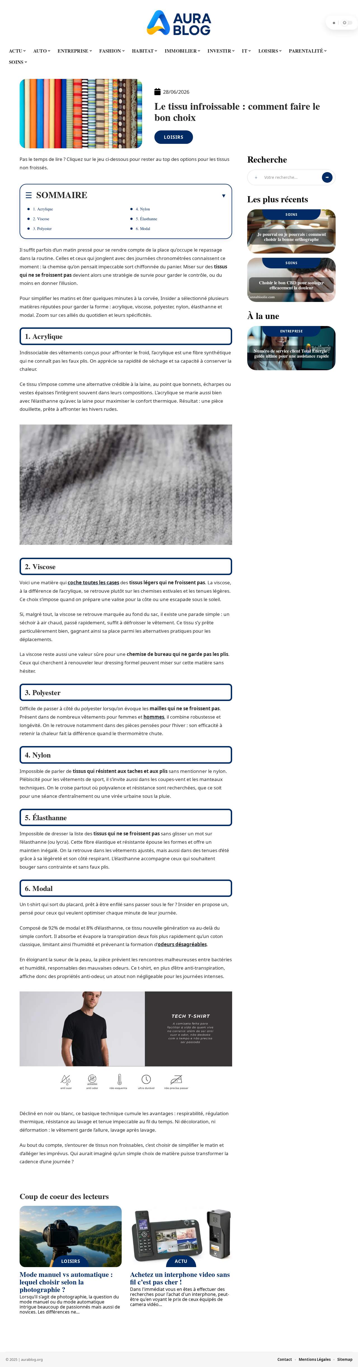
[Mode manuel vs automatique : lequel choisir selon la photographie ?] (71, 1236)
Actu (181, 1261)
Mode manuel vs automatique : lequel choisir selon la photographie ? (66, 1282)
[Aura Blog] (179, 22)
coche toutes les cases (93, 582)
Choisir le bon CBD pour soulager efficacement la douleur (291, 285)
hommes (153, 717)
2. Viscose (41, 218)
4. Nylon (143, 209)
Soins (292, 214)
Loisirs (173, 137)
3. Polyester (42, 228)
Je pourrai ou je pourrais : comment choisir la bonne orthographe (291, 236)
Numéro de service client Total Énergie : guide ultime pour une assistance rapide (291, 353)
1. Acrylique (43, 209)
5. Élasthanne (146, 218)
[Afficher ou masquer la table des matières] (157, 195)
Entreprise (291, 331)
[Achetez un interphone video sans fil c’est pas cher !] (181, 1236)
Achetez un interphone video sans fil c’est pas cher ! (180, 1278)
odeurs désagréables (182, 944)
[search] (334, 22)
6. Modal (143, 228)
